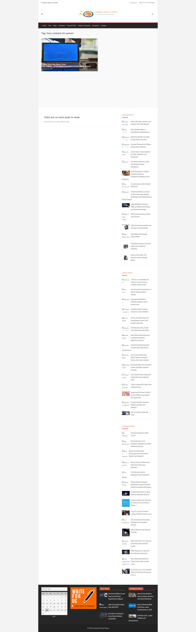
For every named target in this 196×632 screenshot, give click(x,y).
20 (54, 607)
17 (43, 607)
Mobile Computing (84, 25)
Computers (95, 25)
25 (47, 610)
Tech (49, 25)
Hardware (62, 25)
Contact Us (133, 2)
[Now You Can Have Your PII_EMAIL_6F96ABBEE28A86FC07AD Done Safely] (69, 54)
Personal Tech (71, 25)
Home (44, 25)
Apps (55, 25)
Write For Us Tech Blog (146, 2)
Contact (103, 25)
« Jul (53, 616)
